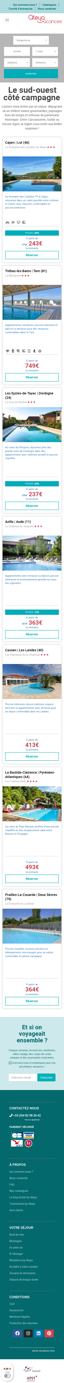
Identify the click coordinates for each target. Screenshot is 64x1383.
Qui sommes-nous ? (25, 5)
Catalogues (49, 5)
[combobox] (31, 40)
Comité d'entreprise (21, 9)
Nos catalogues (18, 1191)
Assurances (16, 1310)
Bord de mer (16, 1234)
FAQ (11, 1184)
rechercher (31, 73)
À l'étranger (16, 1254)
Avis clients (16, 1210)
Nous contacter (47, 9)
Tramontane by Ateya (22, 1204)
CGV (12, 1304)
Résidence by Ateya (21, 1260)
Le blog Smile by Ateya (23, 1197)
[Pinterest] (49, 1333)
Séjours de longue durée (23, 1279)
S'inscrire (46, 1077)
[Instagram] (28, 1333)
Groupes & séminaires (22, 1273)
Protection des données (23, 1323)
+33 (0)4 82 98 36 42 (26, 1115)
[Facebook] (17, 1333)
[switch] (7, 1376)
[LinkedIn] (38, 1333)
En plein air (16, 1247)
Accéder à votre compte (23, 1266)
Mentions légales (19, 1317)
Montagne (15, 1241)
